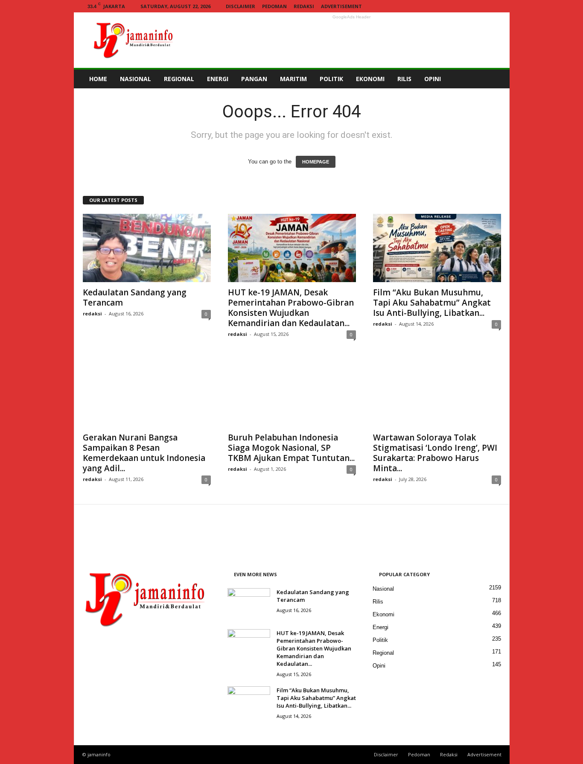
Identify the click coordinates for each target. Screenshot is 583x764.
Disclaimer (240, 6)
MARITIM (293, 79)
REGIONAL (179, 79)
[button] (496, 79)
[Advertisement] (351, 40)
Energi (380, 627)
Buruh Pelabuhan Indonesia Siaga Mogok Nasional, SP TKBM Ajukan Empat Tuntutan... (291, 448)
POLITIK (331, 79)
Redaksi (304, 6)
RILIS (404, 79)
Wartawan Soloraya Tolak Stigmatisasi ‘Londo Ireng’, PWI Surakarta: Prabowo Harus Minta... (435, 453)
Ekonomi (383, 614)
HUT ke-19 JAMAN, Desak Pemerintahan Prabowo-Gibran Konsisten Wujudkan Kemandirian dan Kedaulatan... (291, 308)
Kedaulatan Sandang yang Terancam (135, 297)
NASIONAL (135, 79)
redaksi (92, 313)
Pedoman (274, 6)
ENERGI (217, 79)
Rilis (378, 601)
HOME (98, 79)
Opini (379, 665)
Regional (383, 653)
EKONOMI (370, 79)
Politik (380, 640)
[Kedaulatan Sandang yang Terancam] (147, 248)
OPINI (432, 79)
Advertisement (341, 6)
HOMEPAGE (315, 161)
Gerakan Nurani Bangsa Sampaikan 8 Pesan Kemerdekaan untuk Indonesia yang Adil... (144, 453)
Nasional (383, 589)
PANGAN (254, 79)
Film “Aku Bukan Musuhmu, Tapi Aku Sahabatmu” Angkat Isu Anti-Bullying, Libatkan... (432, 302)
